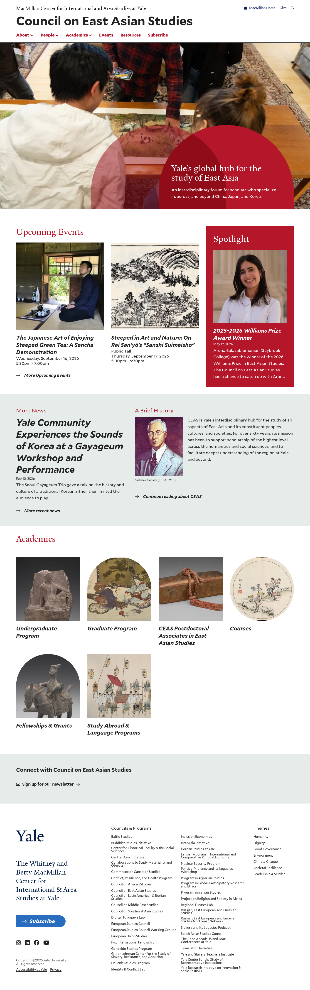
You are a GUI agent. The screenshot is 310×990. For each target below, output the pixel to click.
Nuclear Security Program (201, 863)
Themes (261, 828)
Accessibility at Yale (31, 970)
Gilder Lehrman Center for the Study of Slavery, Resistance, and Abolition (141, 955)
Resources (131, 35)
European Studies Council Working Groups (143, 930)
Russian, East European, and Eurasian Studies (208, 912)
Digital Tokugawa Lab (128, 917)
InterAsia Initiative (195, 843)
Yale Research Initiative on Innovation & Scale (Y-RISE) (211, 969)
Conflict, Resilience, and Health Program (141, 878)
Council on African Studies (131, 884)
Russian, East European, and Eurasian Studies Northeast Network (208, 920)
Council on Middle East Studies (134, 905)
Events (106, 35)
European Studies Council (130, 924)
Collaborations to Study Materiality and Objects (141, 864)
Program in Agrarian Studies (202, 878)
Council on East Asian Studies (133, 890)
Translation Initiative (197, 948)
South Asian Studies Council (202, 934)
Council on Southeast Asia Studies (137, 911)
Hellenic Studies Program (130, 963)
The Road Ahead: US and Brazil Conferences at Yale (204, 941)
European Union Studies (129, 936)
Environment (263, 855)
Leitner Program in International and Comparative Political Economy (208, 856)
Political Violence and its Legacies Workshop (207, 870)
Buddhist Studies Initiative (131, 843)
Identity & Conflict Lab (128, 969)
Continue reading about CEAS (172, 496)
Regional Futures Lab (197, 905)
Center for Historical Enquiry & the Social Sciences (142, 850)
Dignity (259, 843)
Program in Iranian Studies (201, 892)
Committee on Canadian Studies (135, 872)
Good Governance (267, 849)
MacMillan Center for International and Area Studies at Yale (81, 8)
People (47, 35)
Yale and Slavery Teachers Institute (207, 954)
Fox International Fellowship (133, 942)
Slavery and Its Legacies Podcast (206, 927)
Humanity (260, 836)
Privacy (56, 970)
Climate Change (265, 861)
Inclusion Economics (196, 836)
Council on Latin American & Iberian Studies (138, 897)
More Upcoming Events (47, 375)
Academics (77, 35)
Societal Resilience (267, 868)
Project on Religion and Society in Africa (211, 899)
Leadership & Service (269, 874)
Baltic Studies (121, 836)
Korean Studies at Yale (198, 849)
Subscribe (158, 35)
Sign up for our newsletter (48, 784)
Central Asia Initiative (127, 857)
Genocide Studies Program (131, 949)
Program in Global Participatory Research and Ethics (212, 885)
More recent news (42, 510)
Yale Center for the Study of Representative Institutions (202, 961)
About (22, 35)
